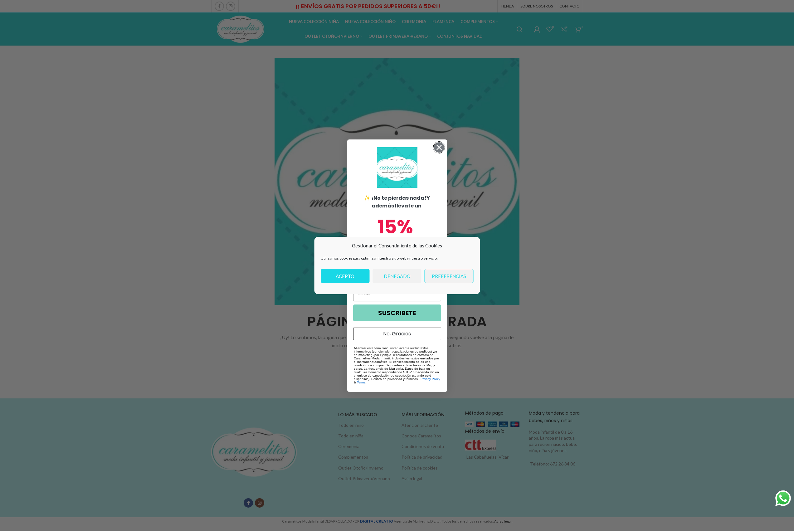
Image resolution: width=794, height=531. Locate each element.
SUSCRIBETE (397, 313)
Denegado (397, 276)
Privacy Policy (430, 379)
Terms (361, 382)
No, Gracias (397, 333)
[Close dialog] (439, 147)
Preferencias (449, 276)
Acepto (345, 276)
